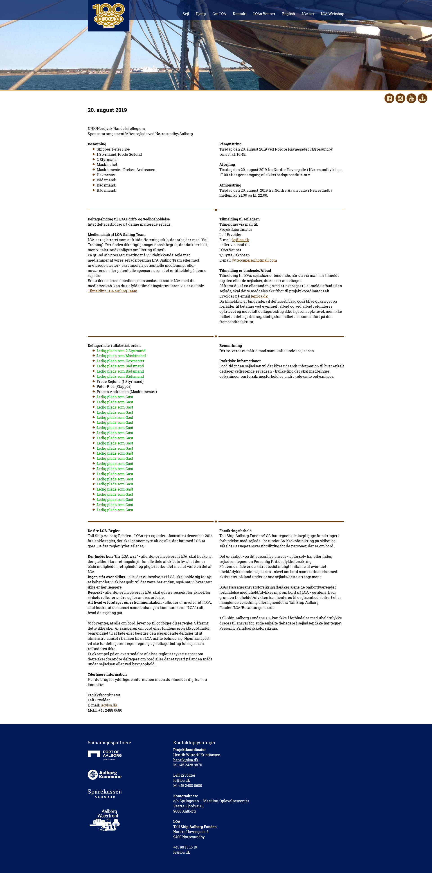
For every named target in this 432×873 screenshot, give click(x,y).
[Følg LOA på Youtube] (411, 98)
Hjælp (201, 13)
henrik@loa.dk (185, 759)
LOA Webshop (332, 13)
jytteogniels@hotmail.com (254, 260)
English (288, 13)
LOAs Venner (264, 13)
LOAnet (308, 13)
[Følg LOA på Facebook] (389, 98)
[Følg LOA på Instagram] (400, 98)
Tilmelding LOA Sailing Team (112, 291)
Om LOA (219, 13)
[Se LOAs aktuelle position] (422, 98)
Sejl (186, 13)
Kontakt (240, 13)
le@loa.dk (240, 239)
